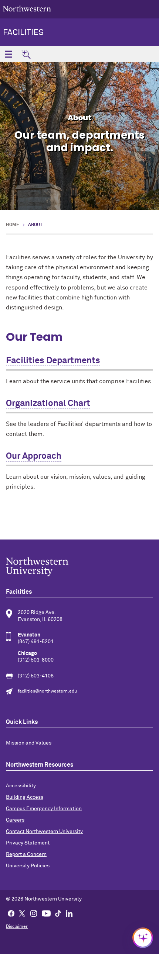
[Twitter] (22, 913)
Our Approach (33, 456)
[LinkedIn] (69, 913)
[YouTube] (46, 913)
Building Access (24, 797)
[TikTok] (58, 913)
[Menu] (8, 54)
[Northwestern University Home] (27, 9)
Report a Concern (26, 854)
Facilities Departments (53, 360)
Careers (15, 820)
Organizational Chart (48, 403)
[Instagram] (33, 913)
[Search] (25, 54)
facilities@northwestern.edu (47, 691)
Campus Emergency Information (44, 808)
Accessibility (21, 785)
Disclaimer (17, 926)
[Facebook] (11, 913)
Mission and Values (28, 743)
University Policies (28, 865)
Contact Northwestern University (44, 831)
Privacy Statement (28, 843)
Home (12, 225)
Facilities (23, 33)
